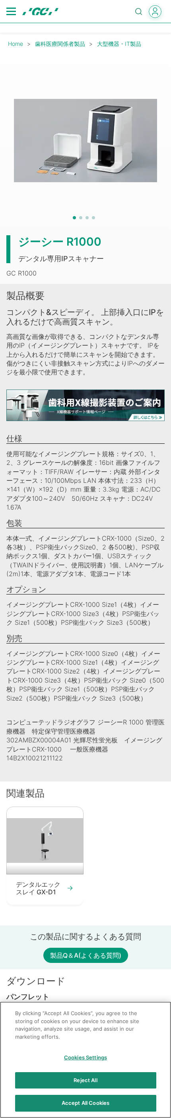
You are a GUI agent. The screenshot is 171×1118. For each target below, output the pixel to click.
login (155, 11)
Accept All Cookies (85, 1103)
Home (15, 43)
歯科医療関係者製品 (60, 43)
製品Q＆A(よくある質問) (85, 955)
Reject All (85, 1080)
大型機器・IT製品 (119, 43)
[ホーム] (40, 12)
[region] (85, 1060)
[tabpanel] (85, 140)
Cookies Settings (85, 1057)
